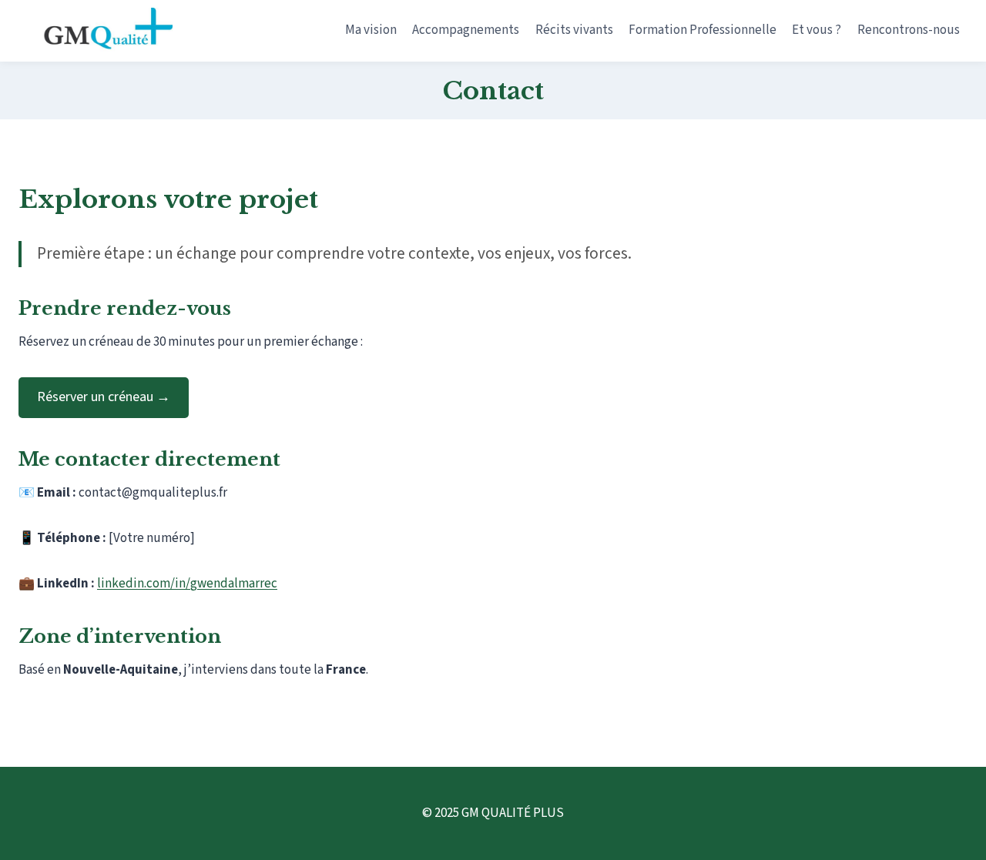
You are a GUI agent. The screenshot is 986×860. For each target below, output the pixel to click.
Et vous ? (816, 30)
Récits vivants (574, 30)
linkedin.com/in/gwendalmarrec (187, 583)
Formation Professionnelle (702, 30)
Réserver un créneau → (103, 397)
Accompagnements (465, 30)
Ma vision (371, 30)
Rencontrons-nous (908, 30)
